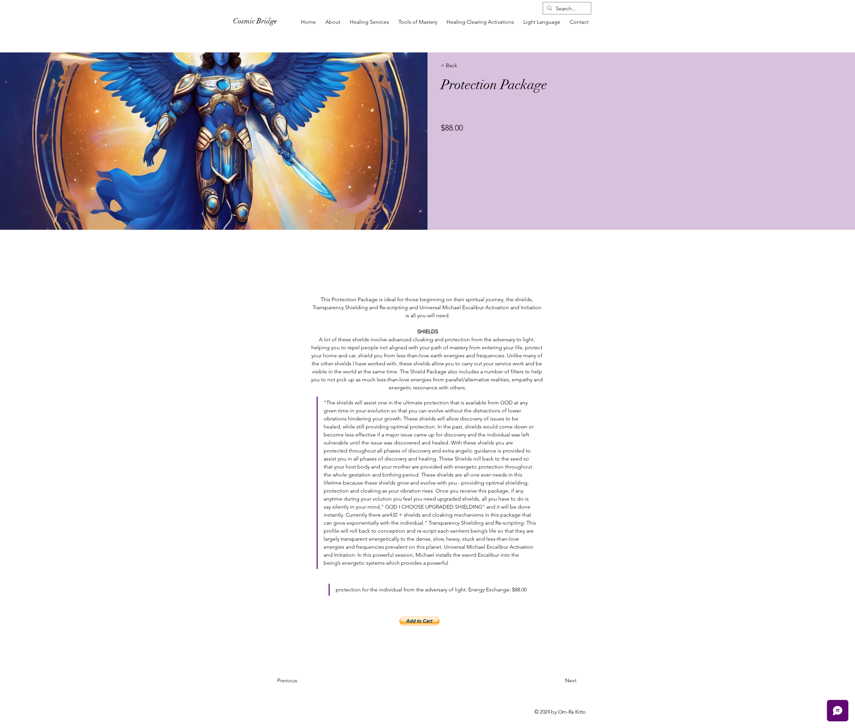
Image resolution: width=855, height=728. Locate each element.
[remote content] (427, 622)
